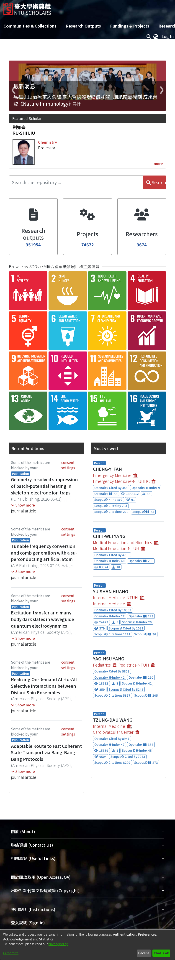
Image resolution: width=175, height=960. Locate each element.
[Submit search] (149, 36)
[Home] (27, 7)
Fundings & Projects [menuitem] (129, 26)
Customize (10, 953)
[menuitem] (156, 36)
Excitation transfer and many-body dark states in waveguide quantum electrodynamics (42, 619)
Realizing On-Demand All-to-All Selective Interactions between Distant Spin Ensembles (44, 686)
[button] (23, 505)
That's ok (161, 953)
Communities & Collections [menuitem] (30, 26)
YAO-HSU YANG (108, 658)
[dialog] (87, 945)
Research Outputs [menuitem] (83, 26)
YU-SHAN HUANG (110, 591)
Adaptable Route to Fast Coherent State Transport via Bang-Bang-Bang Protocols (46, 752)
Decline (143, 953)
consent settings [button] (68, 465)
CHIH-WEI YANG (109, 536)
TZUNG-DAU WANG (112, 720)
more (158, 163)
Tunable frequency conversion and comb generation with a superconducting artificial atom (44, 553)
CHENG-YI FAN (107, 469)
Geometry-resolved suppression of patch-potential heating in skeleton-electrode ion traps (44, 486)
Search (158, 182)
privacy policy (58, 944)
